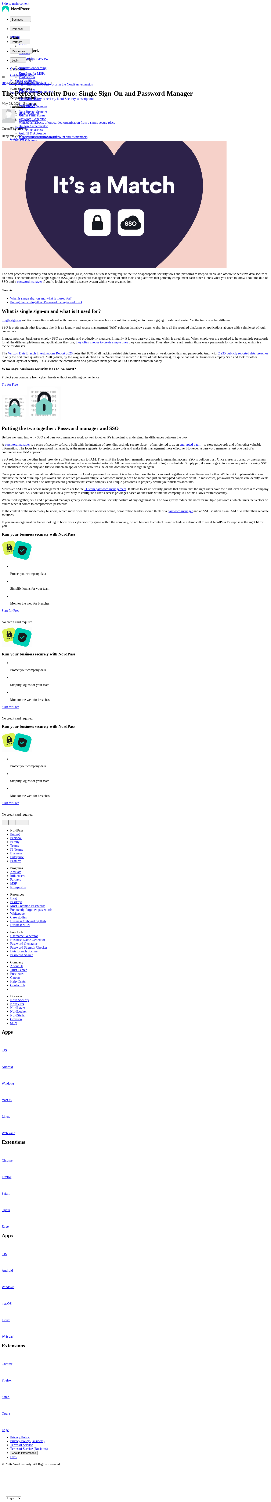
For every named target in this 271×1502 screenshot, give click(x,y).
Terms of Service (21, 1445)
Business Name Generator (27, 940)
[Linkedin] (3, 1493)
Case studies (18, 917)
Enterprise (17, 857)
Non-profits (18, 887)
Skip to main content (15, 3)
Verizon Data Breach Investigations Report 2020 (40, 353)
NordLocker (18, 1011)
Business (15, 83)
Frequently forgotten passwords (31, 909)
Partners (15, 879)
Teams (14, 845)
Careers (15, 977)
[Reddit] (3, 1484)
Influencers (17, 876)
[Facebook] (3, 1476)
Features (15, 861)
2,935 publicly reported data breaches (243, 353)
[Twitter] (3, 1472)
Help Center (18, 981)
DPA (13, 1457)
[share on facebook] (11, 822)
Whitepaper (18, 913)
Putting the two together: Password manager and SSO (46, 302)
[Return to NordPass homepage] (16, 11)
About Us (16, 966)
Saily (13, 1023)
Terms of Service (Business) (29, 1448)
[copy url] (25, 822)
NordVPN (17, 1004)
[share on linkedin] (18, 822)
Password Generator (23, 943)
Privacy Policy (20, 1437)
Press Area (17, 974)
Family (14, 842)
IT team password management (105, 489)
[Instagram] (3, 1489)
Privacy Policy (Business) (27, 1441)
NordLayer (17, 1007)
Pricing (15, 37)
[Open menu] (3, 77)
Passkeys (16, 902)
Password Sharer (21, 955)
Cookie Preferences (24, 1452)
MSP (13, 883)
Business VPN (20, 925)
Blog (5, 83)
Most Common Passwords (27, 906)
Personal (16, 838)
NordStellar (18, 1015)
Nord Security (19, 1000)
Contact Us (17, 985)
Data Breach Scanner (24, 951)
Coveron (16, 1019)
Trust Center (18, 970)
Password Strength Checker (28, 947)
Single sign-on (11, 320)
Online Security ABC (36, 83)
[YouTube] (3, 1480)
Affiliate (15, 872)
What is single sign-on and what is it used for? (41, 298)
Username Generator (24, 936)
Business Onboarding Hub (28, 921)
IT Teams (16, 849)
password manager (29, 281)
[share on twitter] (5, 822)
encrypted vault (190, 444)
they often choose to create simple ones (102, 342)
